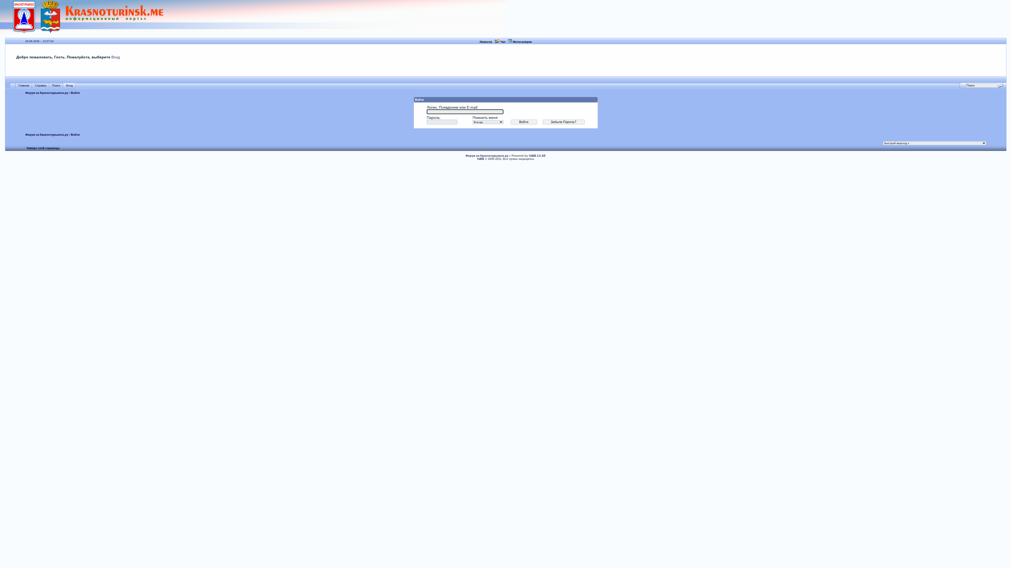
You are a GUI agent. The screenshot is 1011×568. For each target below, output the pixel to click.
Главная (23, 85)
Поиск (56, 85)
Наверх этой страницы (43, 148)
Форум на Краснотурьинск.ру (46, 92)
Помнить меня (485, 117)
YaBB (480, 158)
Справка (40, 85)
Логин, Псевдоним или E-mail (452, 107)
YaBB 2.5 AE (537, 155)
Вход (115, 57)
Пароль (433, 117)
